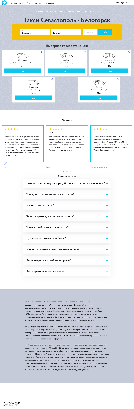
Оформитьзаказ (22, 71)
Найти (105, 32)
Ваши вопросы (16, 3)
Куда (54, 31)
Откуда (24, 31)
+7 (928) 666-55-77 (124, 2)
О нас (29, 3)
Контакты (50, 3)
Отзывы (38, 3)
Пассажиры (88, 32)
